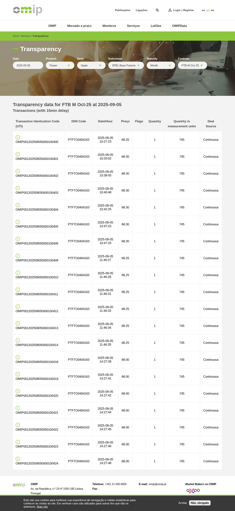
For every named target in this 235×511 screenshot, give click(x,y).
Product (51, 58)
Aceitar (182, 502)
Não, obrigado (200, 502)
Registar (188, 10)
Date (16, 58)
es (203, 10)
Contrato (183, 58)
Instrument (115, 58)
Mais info (42, 506)
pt (208, 10)
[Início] (27, 10)
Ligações (141, 10)
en (212, 10)
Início (16, 36)
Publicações (122, 10)
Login (177, 10)
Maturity (152, 58)
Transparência (40, 36)
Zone (80, 58)
